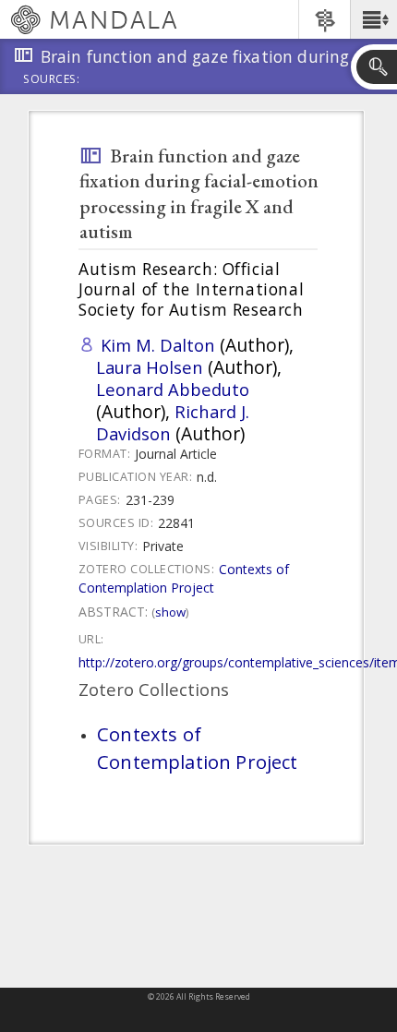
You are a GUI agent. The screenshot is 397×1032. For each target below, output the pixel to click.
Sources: (51, 80)
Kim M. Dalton (158, 344)
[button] (373, 19)
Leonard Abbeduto (172, 389)
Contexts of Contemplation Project (183, 578)
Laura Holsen (149, 366)
